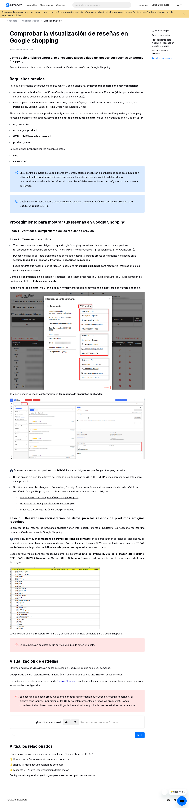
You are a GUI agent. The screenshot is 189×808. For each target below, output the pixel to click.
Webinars (60, 5)
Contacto (143, 5)
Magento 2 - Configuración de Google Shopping (47, 509)
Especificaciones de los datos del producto (99, 177)
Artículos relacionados (162, 58)
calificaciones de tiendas (67, 201)
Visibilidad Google (30, 20)
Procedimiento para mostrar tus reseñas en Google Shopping (163, 42)
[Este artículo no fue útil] (75, 722)
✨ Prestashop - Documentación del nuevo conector (39, 759)
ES (178, 5)
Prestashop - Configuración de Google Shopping (47, 503)
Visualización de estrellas (160, 52)
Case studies (46, 5)
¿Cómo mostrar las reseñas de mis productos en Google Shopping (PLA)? (51, 754)
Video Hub (32, 5)
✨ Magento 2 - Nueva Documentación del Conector (39, 769)
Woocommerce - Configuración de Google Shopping (49, 497)
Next (139, 735)
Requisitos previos (161, 35)
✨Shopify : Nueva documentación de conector (36, 764)
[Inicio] (14, 5)
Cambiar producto (160, 5)
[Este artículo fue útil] (67, 722)
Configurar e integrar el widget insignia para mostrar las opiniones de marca (52, 775)
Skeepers (12, 20)
